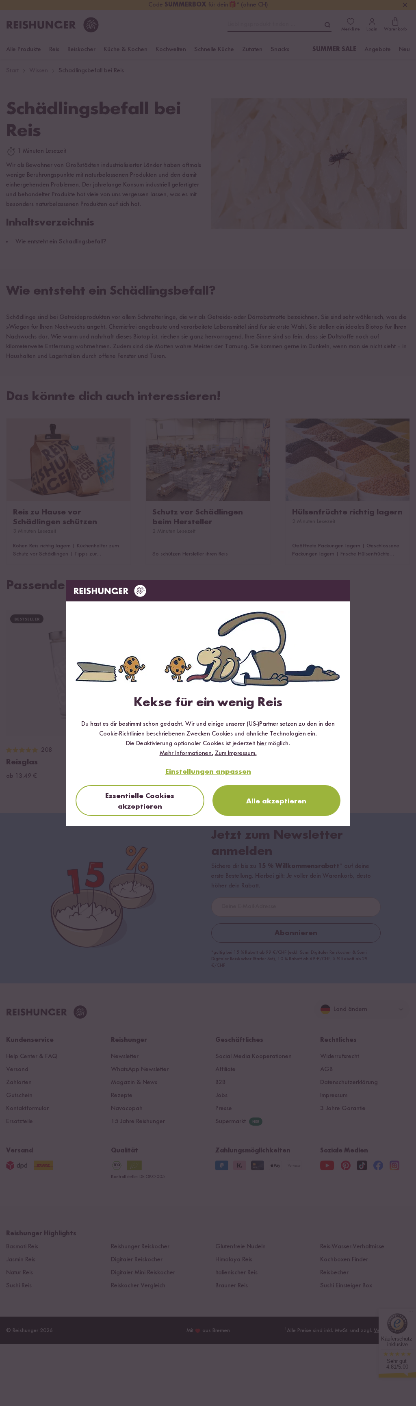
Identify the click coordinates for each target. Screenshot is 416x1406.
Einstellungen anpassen (208, 771)
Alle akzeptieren (276, 801)
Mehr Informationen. (186, 753)
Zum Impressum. (236, 753)
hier (261, 743)
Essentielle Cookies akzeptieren (139, 801)
